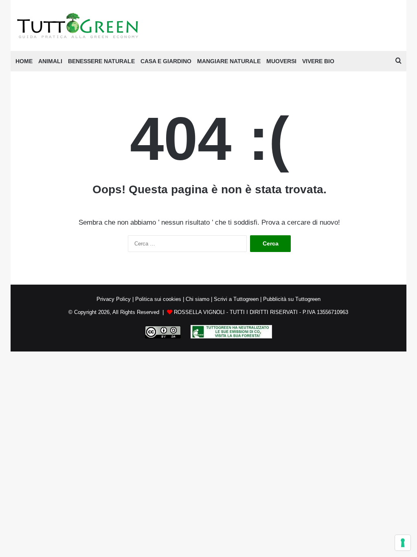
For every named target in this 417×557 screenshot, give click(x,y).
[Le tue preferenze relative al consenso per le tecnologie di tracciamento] (402, 542)
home (24, 61)
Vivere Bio (318, 61)
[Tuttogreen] (78, 25)
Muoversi (281, 61)
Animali (50, 61)
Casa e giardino (165, 61)
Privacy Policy (114, 299)
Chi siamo (197, 299)
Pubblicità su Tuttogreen (291, 299)
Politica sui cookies (158, 299)
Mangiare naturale (229, 61)
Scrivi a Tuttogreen (236, 299)
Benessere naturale (101, 61)
